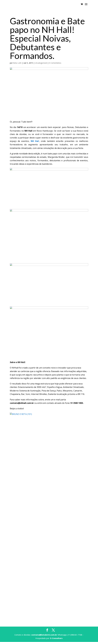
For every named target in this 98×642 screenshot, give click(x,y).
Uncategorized (41, 63)
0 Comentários (55, 63)
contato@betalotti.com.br (44, 634)
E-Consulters (56, 638)
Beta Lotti (17, 63)
